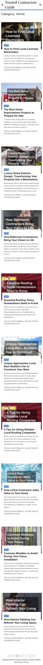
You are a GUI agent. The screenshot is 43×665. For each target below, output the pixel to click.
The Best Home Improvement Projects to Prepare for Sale (19, 112)
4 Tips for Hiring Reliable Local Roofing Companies (20, 431)
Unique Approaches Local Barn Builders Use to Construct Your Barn (20, 366)
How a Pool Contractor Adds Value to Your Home (21, 492)
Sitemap (25, 662)
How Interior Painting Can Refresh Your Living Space (20, 621)
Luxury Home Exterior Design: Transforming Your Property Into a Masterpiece (21, 176)
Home (6, 45)
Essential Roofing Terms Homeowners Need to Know (21, 302)
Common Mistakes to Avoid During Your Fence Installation (21, 556)
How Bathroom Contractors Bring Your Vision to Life (21, 238)
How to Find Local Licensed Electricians (21, 50)
